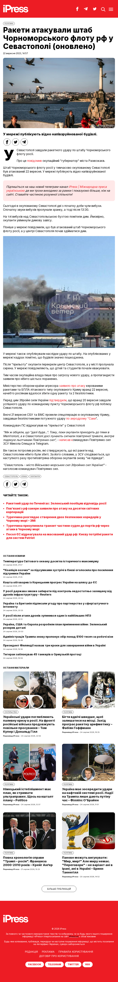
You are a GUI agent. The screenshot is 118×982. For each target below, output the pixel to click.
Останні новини (14, 555)
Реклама (48, 951)
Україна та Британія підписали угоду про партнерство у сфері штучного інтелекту (55, 605)
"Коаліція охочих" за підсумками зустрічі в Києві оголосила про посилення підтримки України (58, 571)
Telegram (54, 964)
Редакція (31, 951)
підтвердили (58, 400)
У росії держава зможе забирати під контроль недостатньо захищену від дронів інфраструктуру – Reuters (57, 593)
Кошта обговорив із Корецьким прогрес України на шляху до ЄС (50, 582)
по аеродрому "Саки (81, 418)
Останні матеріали (16, 667)
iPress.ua (73, 936)
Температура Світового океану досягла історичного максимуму (51, 561)
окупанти (35, 476)
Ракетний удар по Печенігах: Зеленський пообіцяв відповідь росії (56, 503)
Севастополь (11, 476)
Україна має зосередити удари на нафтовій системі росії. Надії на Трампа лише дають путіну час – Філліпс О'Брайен (87, 794)
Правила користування (75, 951)
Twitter (73, 964)
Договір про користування (59, 956)
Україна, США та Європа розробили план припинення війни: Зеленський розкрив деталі (55, 626)
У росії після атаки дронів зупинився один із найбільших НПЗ (47, 615)
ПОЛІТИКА (8, 23)
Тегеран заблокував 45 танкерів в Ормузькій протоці (42, 654)
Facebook (34, 964)
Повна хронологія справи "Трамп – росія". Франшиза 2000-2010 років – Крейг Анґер (28, 861)
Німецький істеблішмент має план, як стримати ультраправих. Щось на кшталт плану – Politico (28, 794)
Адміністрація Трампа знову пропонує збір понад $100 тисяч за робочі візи (58, 636)
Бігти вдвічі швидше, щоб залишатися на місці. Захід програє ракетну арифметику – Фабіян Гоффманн (87, 722)
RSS (87, 964)
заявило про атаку (72, 386)
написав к (66, 440)
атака (24, 476)
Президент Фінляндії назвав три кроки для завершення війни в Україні (54, 645)
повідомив (34, 161)
